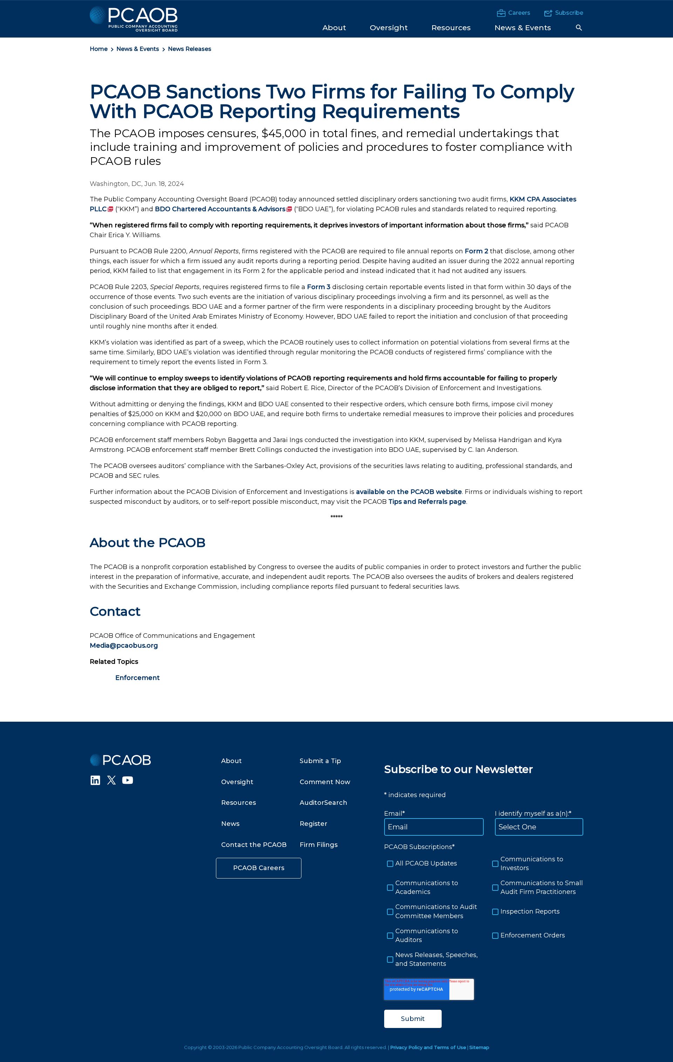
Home (99, 49)
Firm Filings (319, 845)
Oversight (237, 782)
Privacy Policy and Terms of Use (428, 1047)
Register (313, 824)
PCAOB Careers (258, 868)
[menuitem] (334, 27)
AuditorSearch (323, 803)
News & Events (137, 49)
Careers (519, 12)
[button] (579, 28)
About (231, 761)
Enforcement (137, 678)
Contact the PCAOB (254, 845)
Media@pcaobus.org (124, 645)
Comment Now (325, 782)
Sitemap (479, 1047)
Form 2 (476, 251)
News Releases (189, 49)
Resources (238, 803)
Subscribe (569, 12)
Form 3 (319, 287)
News (230, 824)
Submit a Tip (320, 761)
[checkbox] (483, 912)
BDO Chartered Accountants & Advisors (223, 209)
